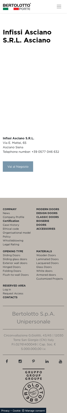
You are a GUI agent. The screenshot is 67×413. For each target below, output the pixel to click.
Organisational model (17, 232)
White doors (44, 270)
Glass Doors (44, 266)
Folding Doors (12, 270)
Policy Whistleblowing (13, 238)
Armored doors (46, 274)
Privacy (5, 410)
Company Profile (13, 217)
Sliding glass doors (15, 259)
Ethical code (11, 228)
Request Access (13, 293)
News (6, 213)
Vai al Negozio (17, 166)
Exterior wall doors (15, 263)
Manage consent (35, 410)
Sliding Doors (11, 255)
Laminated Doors (47, 259)
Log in (7, 289)
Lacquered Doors (47, 263)
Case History (11, 224)
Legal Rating (11, 244)
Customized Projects (49, 278)
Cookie (17, 410)
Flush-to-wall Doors (16, 274)
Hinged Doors (12, 266)
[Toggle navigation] (59, 6)
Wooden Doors (46, 255)
